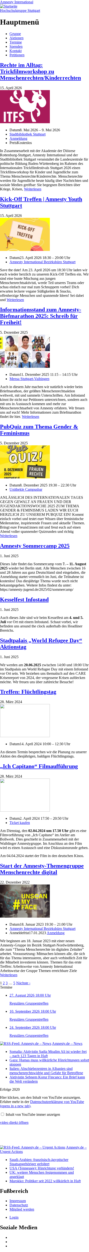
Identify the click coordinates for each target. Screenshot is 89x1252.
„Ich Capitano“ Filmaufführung (39, 766)
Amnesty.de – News (67, 1044)
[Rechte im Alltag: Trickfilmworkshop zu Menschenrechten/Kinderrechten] (25, 122)
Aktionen (16, 38)
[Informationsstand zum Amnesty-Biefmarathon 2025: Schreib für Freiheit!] (25, 366)
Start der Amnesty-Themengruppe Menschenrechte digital (42, 869)
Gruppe (15, 34)
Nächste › (23, 983)
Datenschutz (18, 1205)
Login (14, 1217)
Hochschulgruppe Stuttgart (20, 11)
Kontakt (15, 51)
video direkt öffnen (14, 1123)
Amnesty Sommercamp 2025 (35, 546)
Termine (15, 42)
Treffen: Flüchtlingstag (28, 692)
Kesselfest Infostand (24, 599)
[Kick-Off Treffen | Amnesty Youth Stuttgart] (25, 250)
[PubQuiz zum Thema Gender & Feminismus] (25, 477)
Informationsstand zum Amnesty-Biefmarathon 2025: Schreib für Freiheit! (40, 315)
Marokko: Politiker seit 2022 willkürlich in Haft (45, 1181)
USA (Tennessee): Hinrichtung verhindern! (41, 1168)
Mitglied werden (21, 1209)
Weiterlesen (32, 189)
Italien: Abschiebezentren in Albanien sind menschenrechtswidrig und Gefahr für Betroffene (46, 1071)
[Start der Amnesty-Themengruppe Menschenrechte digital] (25, 916)
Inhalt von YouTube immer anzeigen (33, 1114)
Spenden (16, 46)
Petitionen (16, 55)
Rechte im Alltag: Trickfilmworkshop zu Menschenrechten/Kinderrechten (40, 71)
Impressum (17, 1201)
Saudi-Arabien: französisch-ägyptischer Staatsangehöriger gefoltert (38, 1162)
